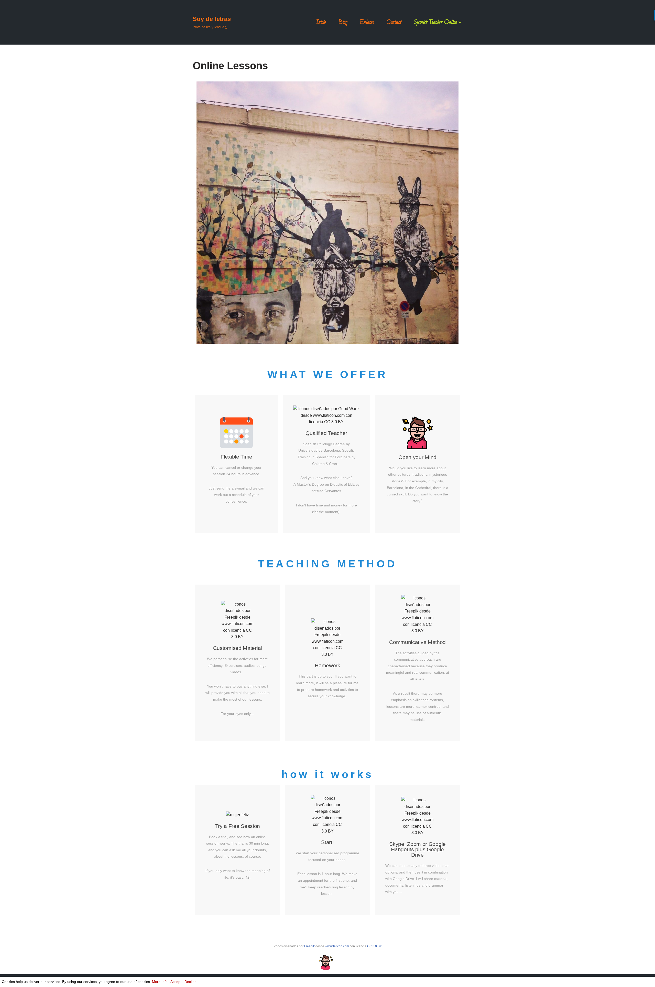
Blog (342, 22)
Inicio (321, 22)
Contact (394, 22)
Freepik (309, 946)
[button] (460, 22)
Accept (175, 982)
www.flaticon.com (337, 946)
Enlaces (367, 22)
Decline (190, 982)
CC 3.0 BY (374, 946)
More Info (160, 982)
